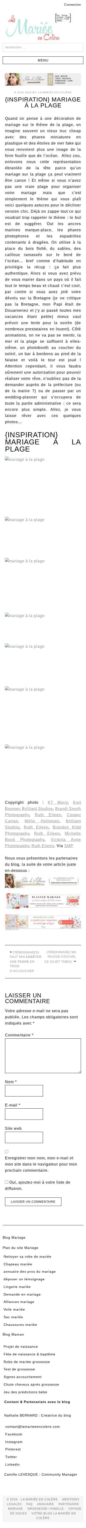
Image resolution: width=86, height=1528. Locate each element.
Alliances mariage (19, 1302)
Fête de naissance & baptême (29, 1354)
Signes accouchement (23, 1377)
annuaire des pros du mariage (30, 1271)
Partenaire (69, 1504)
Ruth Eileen (48, 815)
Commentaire (19, 1035)
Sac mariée (13, 1317)
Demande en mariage (22, 1294)
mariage (15, 1508)
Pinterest (13, 1449)
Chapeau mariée (18, 1264)
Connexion (72, 4)
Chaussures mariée (20, 1325)
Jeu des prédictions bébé (25, 1392)
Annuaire (45, 1504)
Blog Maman (13, 1334)
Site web (13, 1128)
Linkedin (12, 1464)
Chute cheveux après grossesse (31, 1384)
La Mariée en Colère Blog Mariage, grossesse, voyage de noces (43, 27)
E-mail (12, 1105)
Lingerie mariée (17, 1287)
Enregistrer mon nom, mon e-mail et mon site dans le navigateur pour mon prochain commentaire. (41, 1164)
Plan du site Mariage (20, 1248)
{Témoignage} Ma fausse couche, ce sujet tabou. (60, 956)
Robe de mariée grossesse (27, 1362)
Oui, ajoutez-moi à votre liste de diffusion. (37, 1185)
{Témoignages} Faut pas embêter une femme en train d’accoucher (26, 962)
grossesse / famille (45, 1508)
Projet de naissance (21, 1346)
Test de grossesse (19, 1369)
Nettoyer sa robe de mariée (27, 1256)
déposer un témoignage (24, 1279)
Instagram (14, 1442)
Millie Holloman (42, 821)
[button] (43, 60)
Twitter (11, 1457)
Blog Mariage (14, 1237)
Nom (11, 1082)
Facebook (13, 1434)
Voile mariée (14, 1309)
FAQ (29, 1504)
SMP (68, 846)
